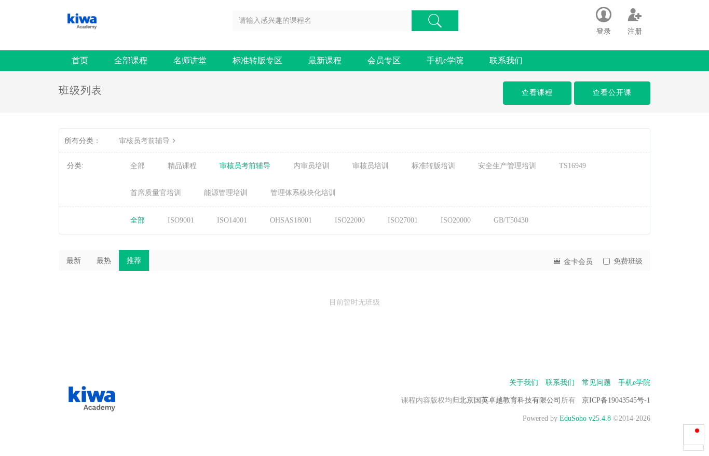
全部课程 (130, 60)
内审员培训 (311, 166)
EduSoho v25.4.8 (585, 418)
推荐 (134, 261)
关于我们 (523, 382)
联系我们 (506, 60)
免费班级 (628, 261)
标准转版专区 (257, 60)
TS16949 (572, 166)
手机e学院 (445, 60)
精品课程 (182, 166)
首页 (80, 60)
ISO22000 (350, 220)
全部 (137, 166)
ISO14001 (232, 220)
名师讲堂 (190, 60)
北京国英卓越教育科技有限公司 (510, 400)
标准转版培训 (433, 166)
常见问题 (596, 382)
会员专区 (384, 60)
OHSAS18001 (291, 220)
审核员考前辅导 (144, 141)
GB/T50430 (511, 220)
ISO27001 (403, 220)
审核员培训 (370, 166)
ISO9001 (181, 220)
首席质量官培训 (155, 193)
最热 (104, 261)
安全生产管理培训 (507, 166)
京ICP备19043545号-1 (616, 400)
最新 (73, 261)
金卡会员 (577, 262)
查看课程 (537, 92)
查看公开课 (612, 92)
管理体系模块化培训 (303, 193)
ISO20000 (456, 220)
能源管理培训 (226, 193)
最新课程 (325, 60)
